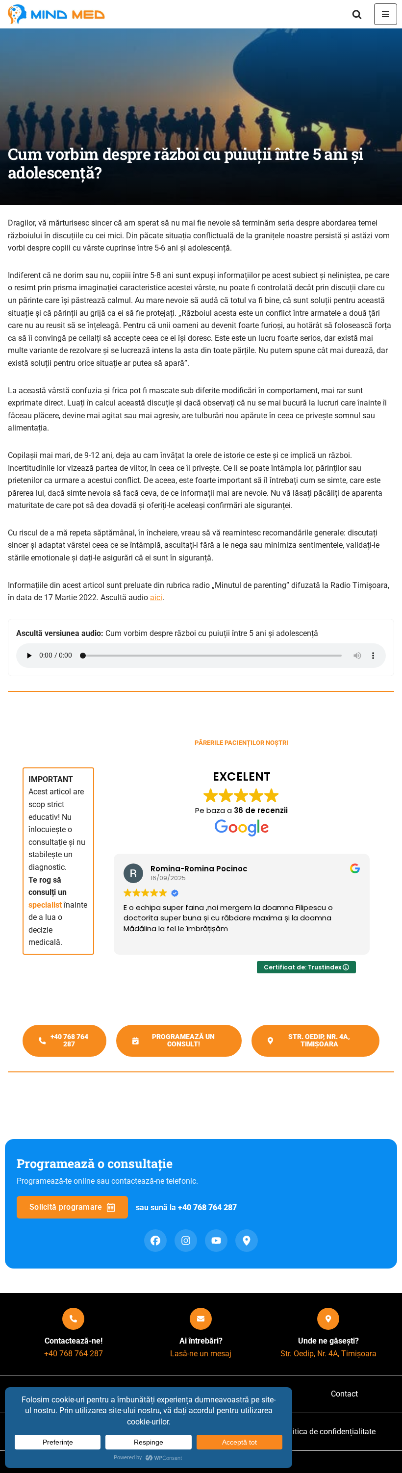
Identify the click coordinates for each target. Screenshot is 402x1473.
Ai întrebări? (201, 1341)
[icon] (73, 1319)
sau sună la (186, 1207)
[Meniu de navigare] (385, 14)
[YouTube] (216, 1240)
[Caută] (357, 14)
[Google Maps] (246, 1240)
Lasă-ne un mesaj (200, 1353)
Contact (344, 1393)
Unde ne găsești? (328, 1341)
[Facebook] (155, 1240)
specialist (45, 905)
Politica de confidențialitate (328, 1431)
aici (156, 597)
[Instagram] (186, 1240)
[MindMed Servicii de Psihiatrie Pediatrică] (59, 14)
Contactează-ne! (73, 1341)
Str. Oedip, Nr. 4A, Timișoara (328, 1353)
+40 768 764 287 (73, 1353)
